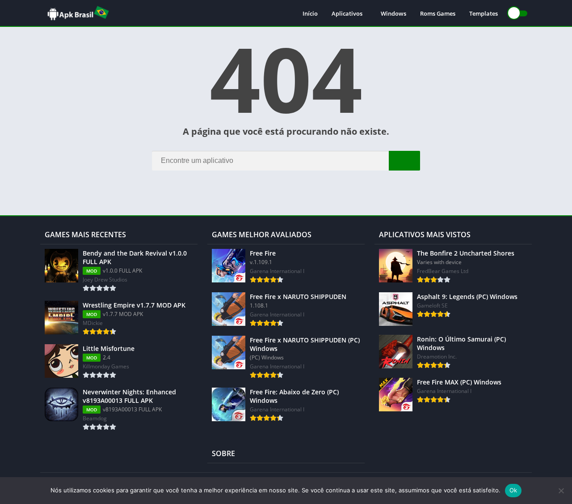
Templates (483, 13)
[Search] (404, 161)
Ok (513, 490)
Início (310, 13)
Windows (393, 13)
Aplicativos (347, 13)
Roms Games (437, 13)
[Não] (560, 490)
